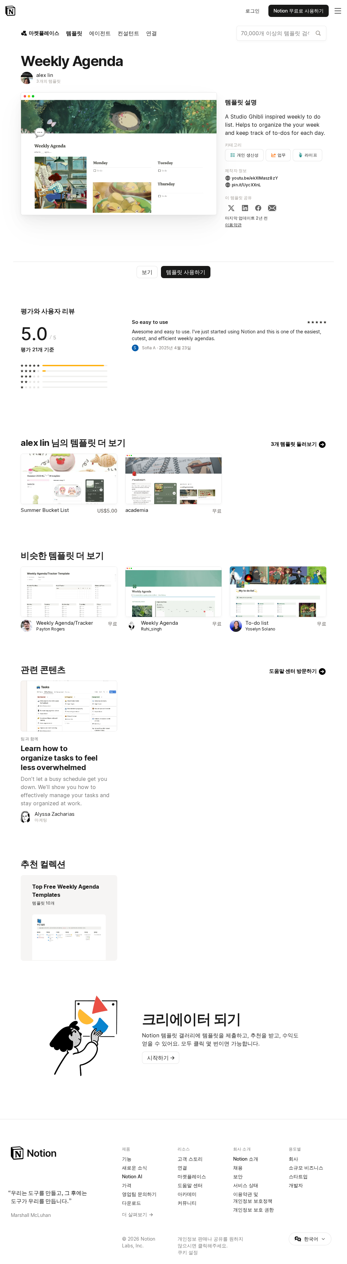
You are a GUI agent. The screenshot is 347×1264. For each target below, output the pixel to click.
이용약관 (233, 224)
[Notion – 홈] (11, 11)
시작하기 (161, 1057)
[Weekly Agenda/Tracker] (69, 591)
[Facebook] (258, 208)
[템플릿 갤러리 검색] (318, 33)
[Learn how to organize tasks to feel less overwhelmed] (69, 706)
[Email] (272, 208)
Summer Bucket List (45, 510)
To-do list (256, 623)
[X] (231, 208)
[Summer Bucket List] (69, 479)
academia (136, 510)
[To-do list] (278, 591)
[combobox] (281, 33)
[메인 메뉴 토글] (337, 10)
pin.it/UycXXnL (246, 184)
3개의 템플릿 (48, 81)
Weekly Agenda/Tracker (64, 623)
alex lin (44, 75)
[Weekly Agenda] (173, 591)
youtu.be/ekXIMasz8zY (255, 178)
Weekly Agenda (159, 623)
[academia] (173, 479)
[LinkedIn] (245, 208)
